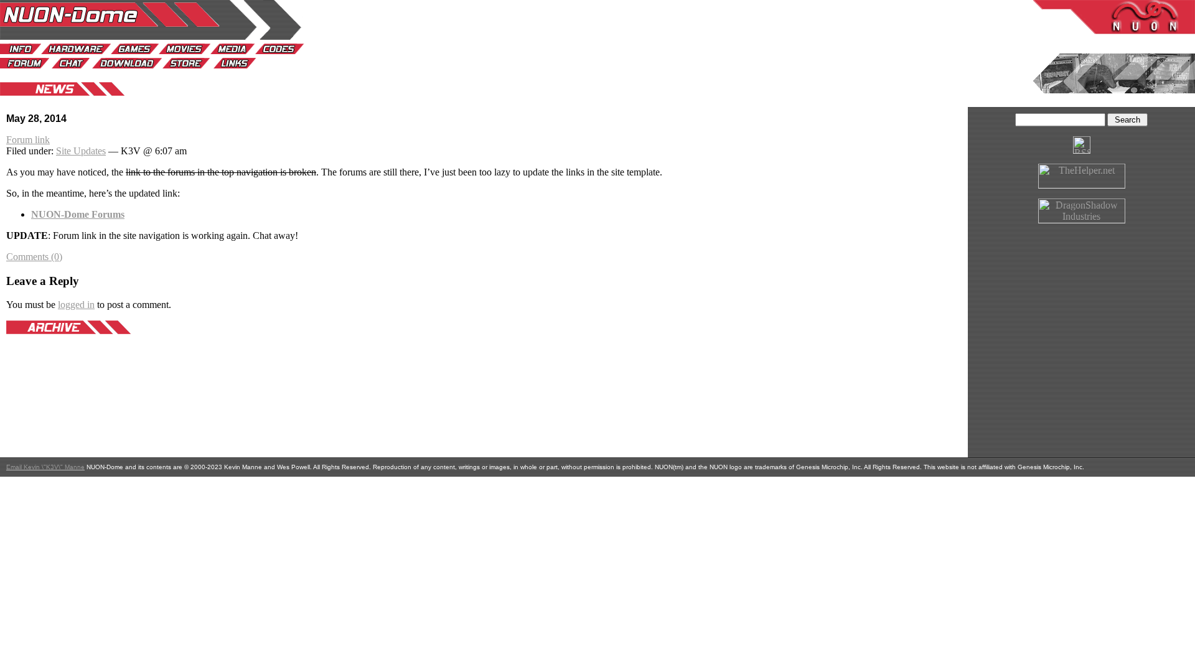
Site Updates (81, 151)
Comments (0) (34, 256)
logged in (76, 304)
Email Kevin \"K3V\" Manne (45, 467)
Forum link (28, 139)
